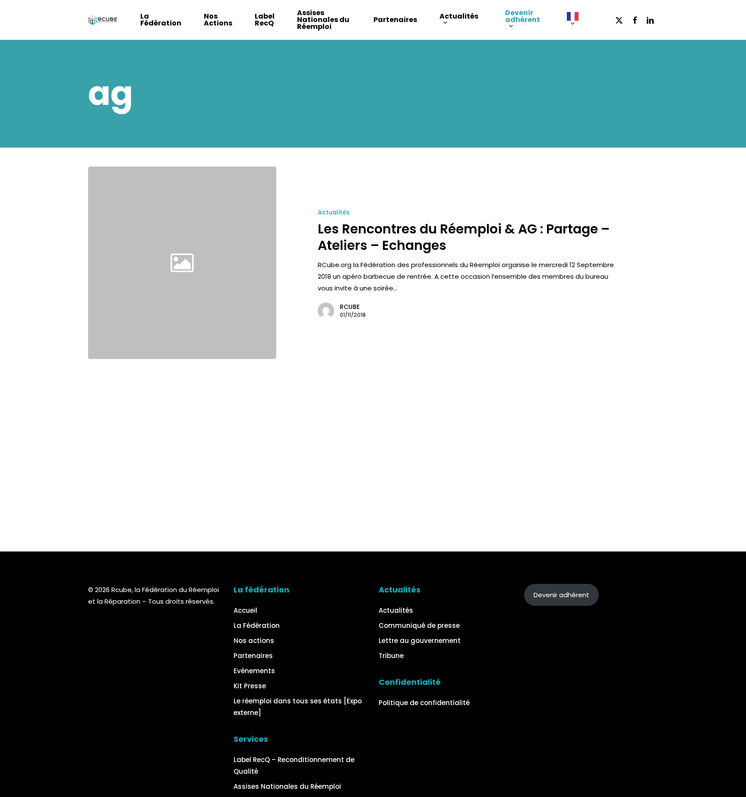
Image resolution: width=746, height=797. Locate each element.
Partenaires (253, 655)
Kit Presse (250, 685)
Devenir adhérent (561, 594)
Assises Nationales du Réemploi (287, 786)
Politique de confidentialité (424, 702)
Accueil (245, 610)
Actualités (334, 212)
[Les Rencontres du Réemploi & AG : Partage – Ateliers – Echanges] (467, 263)
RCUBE (350, 306)
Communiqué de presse (419, 625)
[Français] (577, 20)
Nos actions (254, 640)
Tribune (391, 655)
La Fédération (257, 625)
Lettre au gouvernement (420, 640)
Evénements (254, 670)
